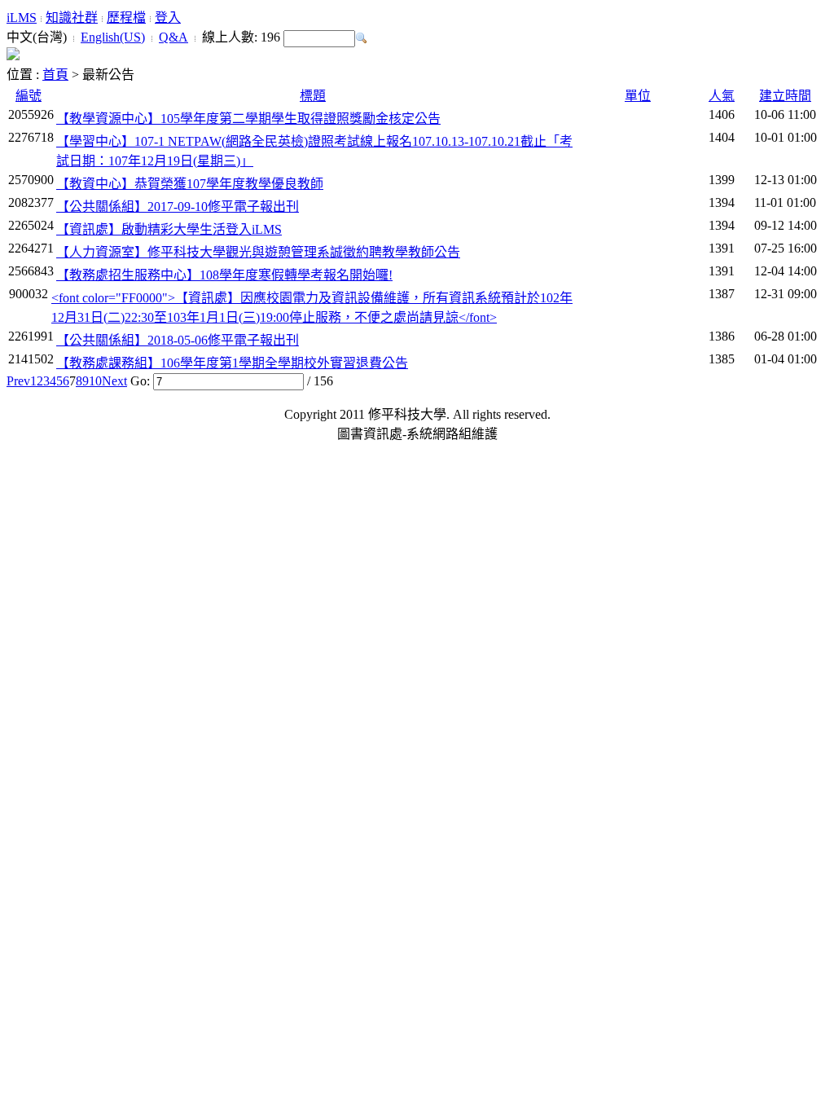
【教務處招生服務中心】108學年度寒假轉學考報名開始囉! (224, 275)
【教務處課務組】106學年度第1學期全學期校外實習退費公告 (232, 363)
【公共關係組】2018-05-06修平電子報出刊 (177, 340)
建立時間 (785, 96)
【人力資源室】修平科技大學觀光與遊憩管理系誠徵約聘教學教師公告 (258, 252)
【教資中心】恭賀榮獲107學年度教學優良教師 (189, 184)
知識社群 (72, 17)
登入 (168, 17)
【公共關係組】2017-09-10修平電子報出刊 (177, 206)
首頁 (55, 74)
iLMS (22, 17)
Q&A (173, 37)
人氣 (722, 96)
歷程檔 (126, 17)
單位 (638, 96)
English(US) (113, 37)
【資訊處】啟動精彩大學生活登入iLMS (169, 229)
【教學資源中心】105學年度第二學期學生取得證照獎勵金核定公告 (248, 118)
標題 (313, 96)
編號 (28, 96)
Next (114, 381)
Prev (18, 381)
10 (95, 381)
